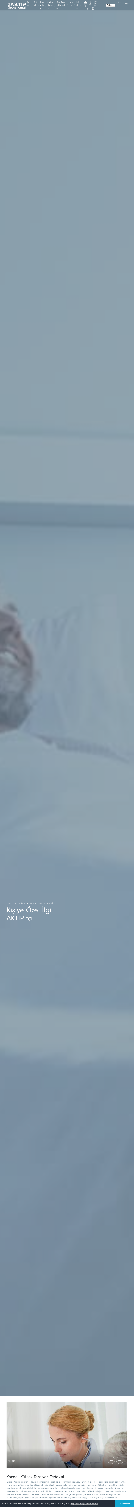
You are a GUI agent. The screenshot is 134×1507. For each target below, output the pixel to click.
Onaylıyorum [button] (124, 1504)
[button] (84, 1504)
